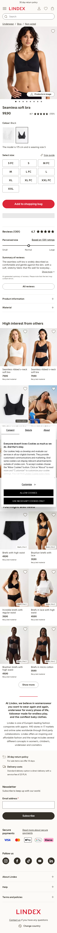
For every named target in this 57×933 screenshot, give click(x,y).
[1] (16, 101)
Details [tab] (28, 430)
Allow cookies (28, 492)
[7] (38, 101)
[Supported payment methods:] (28, 840)
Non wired (30, 23)
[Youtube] (39, 861)
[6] (34, 101)
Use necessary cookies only (28, 501)
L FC (28, 171)
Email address (10, 798)
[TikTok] (28, 861)
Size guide (49, 155)
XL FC (28, 180)
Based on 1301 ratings (43, 240)
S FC (11, 163)
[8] (41, 101)
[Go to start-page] (17, 8)
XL (10, 180)
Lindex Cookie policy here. (37, 473)
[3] (23, 101)
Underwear (8, 23)
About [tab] (47, 430)
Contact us (15, 920)
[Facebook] (17, 861)
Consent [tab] (10, 430)
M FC (46, 163)
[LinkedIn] (51, 861)
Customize (27, 484)
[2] (19, 101)
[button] (28, 63)
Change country (31, 925)
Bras (19, 23)
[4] (27, 101)
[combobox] (28, 16)
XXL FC (46, 180)
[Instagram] (5, 861)
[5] (30, 101)
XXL (11, 188)
